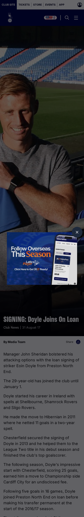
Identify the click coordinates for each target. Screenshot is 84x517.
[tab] (77, 232)
